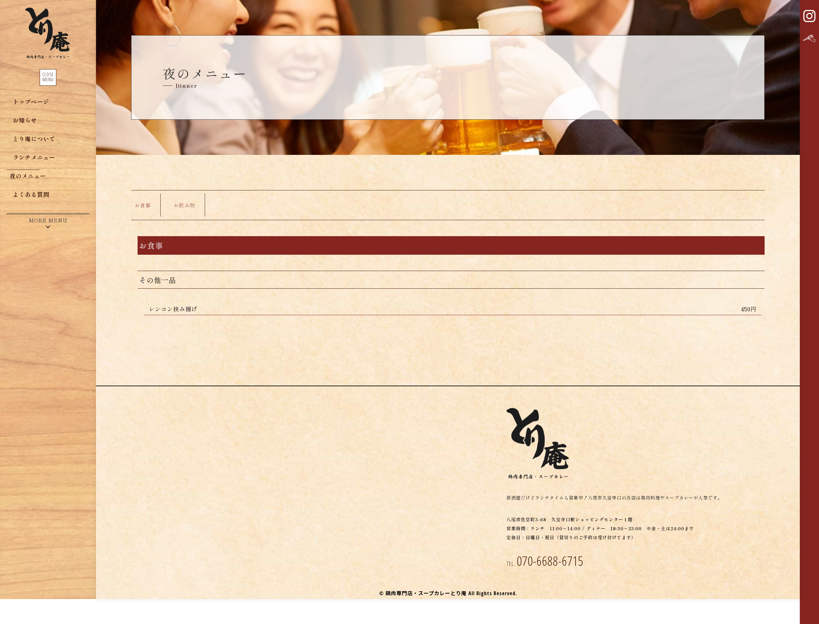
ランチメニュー (34, 157)
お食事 (142, 205)
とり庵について (34, 138)
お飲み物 (184, 205)
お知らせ (25, 120)
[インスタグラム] (809, 16)
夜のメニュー (28, 176)
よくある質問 (31, 194)
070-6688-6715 (545, 561)
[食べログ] (809, 38)
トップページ (31, 101)
